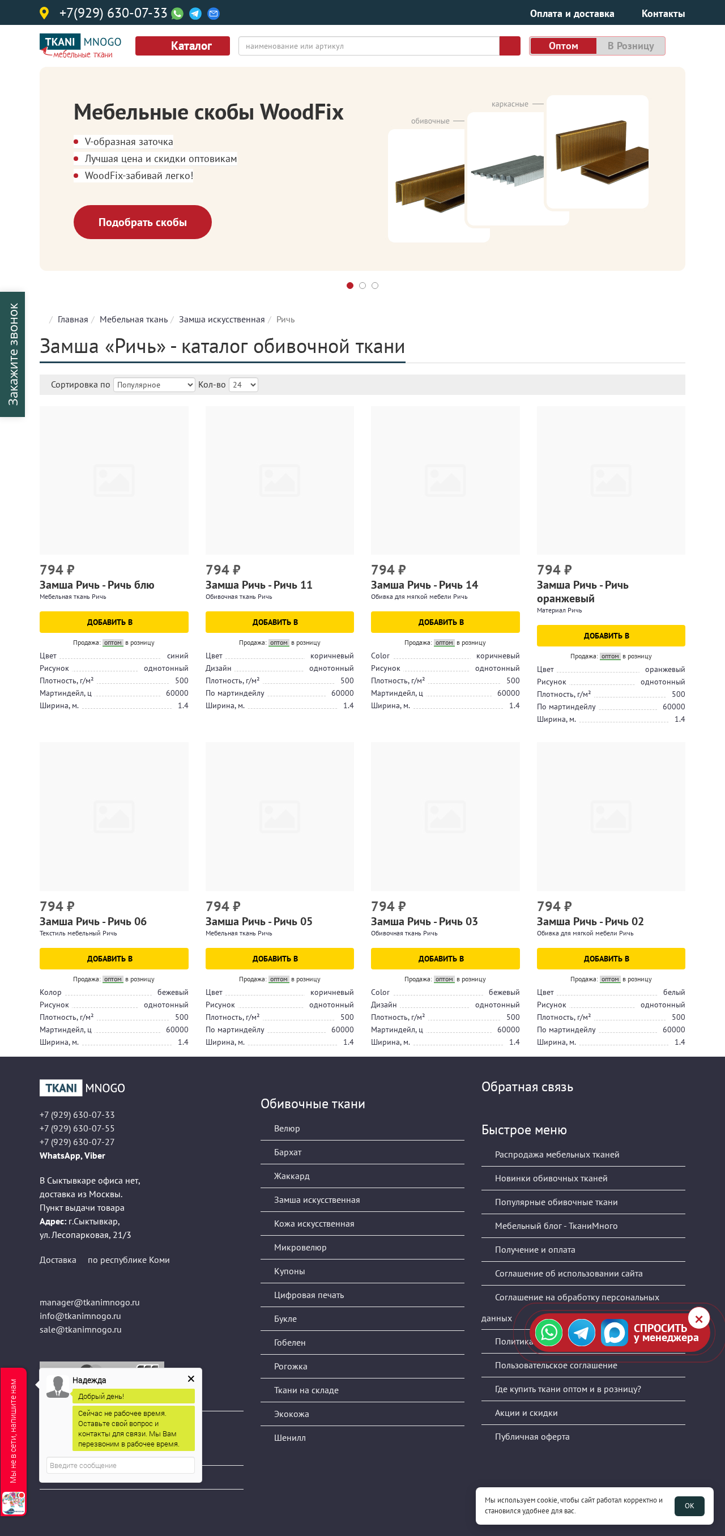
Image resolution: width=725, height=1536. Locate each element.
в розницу (631, 45)
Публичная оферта (531, 1436)
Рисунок (54, 668)
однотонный (166, 668)
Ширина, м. (59, 705)
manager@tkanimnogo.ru (90, 1302)
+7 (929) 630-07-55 (77, 1128)
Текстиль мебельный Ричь (78, 933)
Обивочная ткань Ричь (239, 596)
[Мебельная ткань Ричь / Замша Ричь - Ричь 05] (280, 816)
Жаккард (291, 1175)
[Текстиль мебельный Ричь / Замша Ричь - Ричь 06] (114, 816)
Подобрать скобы (143, 222)
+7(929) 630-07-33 (113, 13)
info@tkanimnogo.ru (80, 1315)
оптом (563, 45)
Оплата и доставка (572, 13)
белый (674, 992)
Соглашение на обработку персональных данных (570, 1307)
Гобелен (289, 1342)
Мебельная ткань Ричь (73, 596)
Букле (284, 1318)
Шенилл (289, 1437)
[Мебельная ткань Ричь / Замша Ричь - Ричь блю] (114, 480)
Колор (51, 992)
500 (182, 680)
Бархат (286, 1152)
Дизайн (219, 668)
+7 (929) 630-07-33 (77, 1114)
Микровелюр (299, 1247)
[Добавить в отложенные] (181, 571)
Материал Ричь (559, 610)
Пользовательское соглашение (555, 1365)
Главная (73, 319)
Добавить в (111, 622)
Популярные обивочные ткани (555, 1201)
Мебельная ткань (134, 319)
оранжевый (665, 669)
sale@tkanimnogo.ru (81, 1329)
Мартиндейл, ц (66, 693)
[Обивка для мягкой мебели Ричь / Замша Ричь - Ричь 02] (611, 816)
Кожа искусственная (313, 1223)
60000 (177, 693)
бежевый (173, 992)
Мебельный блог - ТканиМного (555, 1225)
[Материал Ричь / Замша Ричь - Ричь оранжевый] (611, 480)
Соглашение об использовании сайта (568, 1273)
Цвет (48, 655)
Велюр (286, 1128)
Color (380, 655)
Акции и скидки (525, 1412)
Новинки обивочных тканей (550, 1178)
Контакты (663, 13)
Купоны (288, 1271)
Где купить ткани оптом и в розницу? (567, 1388)
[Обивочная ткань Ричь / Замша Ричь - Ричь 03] (445, 816)
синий (178, 655)
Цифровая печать (308, 1294)
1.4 (183, 705)
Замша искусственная (222, 319)
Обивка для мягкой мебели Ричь (419, 596)
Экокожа (290, 1413)
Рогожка (290, 1366)
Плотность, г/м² (67, 680)
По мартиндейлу (235, 693)
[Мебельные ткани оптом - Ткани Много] (142, 1087)
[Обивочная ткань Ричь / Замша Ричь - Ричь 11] (280, 480)
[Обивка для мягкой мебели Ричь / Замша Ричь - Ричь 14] (445, 480)
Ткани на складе (305, 1389)
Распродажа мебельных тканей (556, 1154)
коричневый (332, 655)
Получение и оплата (534, 1249)
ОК (689, 1506)
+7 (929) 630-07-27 (77, 1141)
